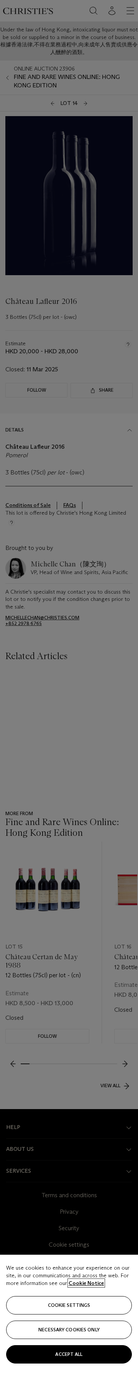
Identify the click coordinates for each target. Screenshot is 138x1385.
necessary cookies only (69, 1329)
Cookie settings (69, 1305)
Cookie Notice (86, 1283)
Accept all (68, 1354)
